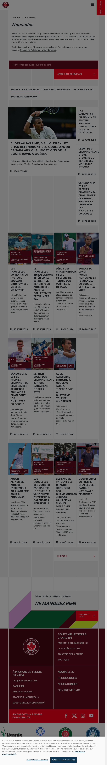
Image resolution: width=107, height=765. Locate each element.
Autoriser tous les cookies (63, 760)
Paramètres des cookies (37, 760)
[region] (52, 751)
